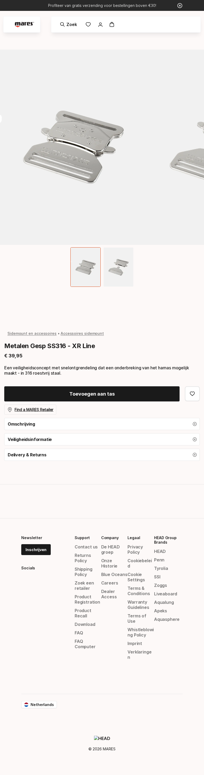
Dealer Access (109, 594)
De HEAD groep (110, 549)
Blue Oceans (114, 574)
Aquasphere (167, 619)
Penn (159, 559)
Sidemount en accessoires (32, 333)
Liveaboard (165, 593)
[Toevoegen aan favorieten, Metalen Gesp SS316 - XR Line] (192, 393)
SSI (157, 576)
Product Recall (83, 613)
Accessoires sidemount (82, 333)
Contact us (86, 546)
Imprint (135, 643)
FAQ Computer (85, 644)
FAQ (79, 632)
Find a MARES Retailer (34, 409)
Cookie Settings (136, 577)
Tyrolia (161, 568)
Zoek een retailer (84, 585)
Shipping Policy (83, 571)
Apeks (160, 610)
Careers (109, 583)
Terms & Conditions (139, 591)
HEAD (160, 551)
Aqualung (164, 602)
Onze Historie (109, 563)
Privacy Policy (135, 549)
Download (85, 624)
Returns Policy (83, 558)
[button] (102, 424)
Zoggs (160, 585)
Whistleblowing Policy (141, 632)
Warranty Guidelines (138, 604)
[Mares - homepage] (24, 24)
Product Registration (87, 599)
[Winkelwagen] (112, 24)
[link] (88, 24)
